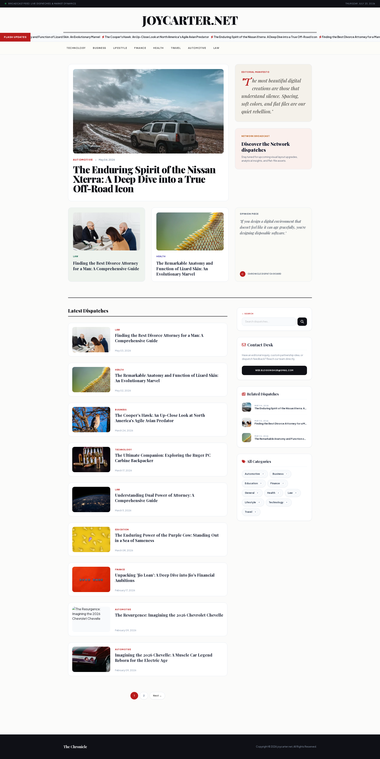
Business (99, 47)
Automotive (197, 47)
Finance (140, 47)
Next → (157, 695)
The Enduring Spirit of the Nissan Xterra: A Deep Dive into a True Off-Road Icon (244, 37)
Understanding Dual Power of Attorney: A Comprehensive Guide (154, 497)
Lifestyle (120, 47)
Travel (176, 47)
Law (216, 47)
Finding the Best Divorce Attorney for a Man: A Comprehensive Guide (297, 423)
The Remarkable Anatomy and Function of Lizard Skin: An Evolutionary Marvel (301, 438)
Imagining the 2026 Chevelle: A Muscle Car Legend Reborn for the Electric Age (163, 657)
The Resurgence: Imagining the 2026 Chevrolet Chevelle (169, 615)
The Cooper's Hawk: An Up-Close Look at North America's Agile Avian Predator (135, 37)
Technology (76, 47)
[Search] (302, 321)
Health (158, 47)
